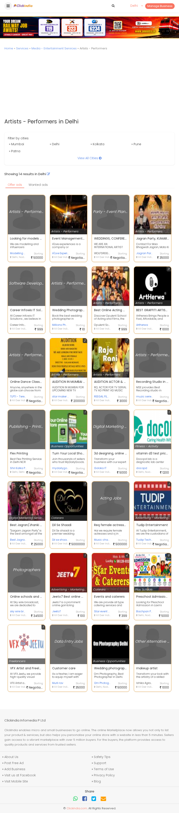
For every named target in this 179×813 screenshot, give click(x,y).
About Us (11, 757)
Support (100, 763)
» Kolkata (97, 144)
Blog (97, 781)
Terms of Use (104, 769)
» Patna (14, 151)
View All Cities (88, 158)
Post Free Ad (14, 763)
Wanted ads (38, 185)
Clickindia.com (77, 808)
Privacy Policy (104, 775)
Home (8, 48)
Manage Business (159, 6)
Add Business (14, 769)
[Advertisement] (89, 84)
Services (22, 48)
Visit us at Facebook (20, 775)
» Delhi (54, 144)
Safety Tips (102, 757)
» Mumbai (16, 144)
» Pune (136, 144)
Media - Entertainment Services (54, 48)
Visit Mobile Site (16, 781)
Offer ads (15, 185)
